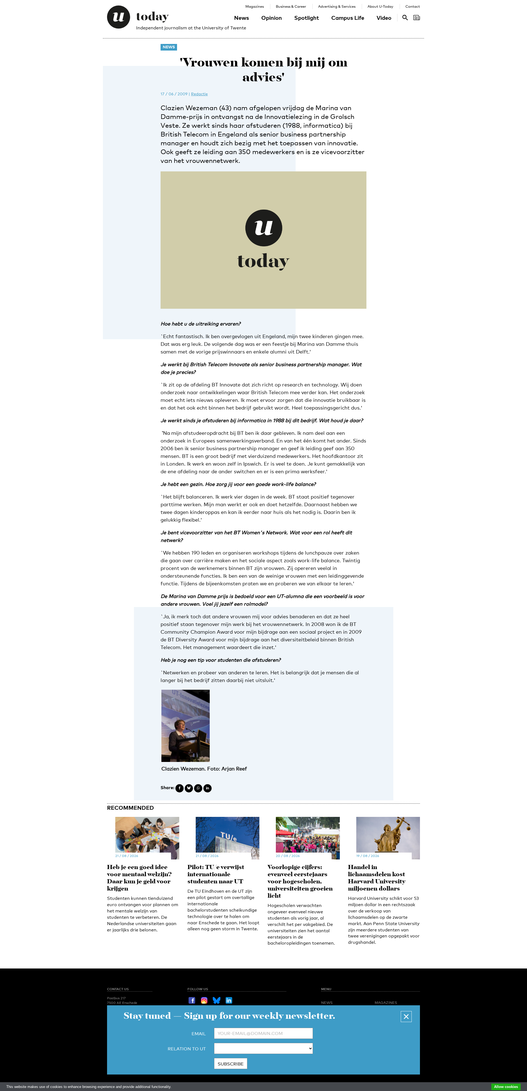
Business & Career (291, 6)
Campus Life (347, 17)
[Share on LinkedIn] (207, 788)
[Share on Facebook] (179, 788)
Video (384, 17)
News (241, 17)
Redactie (199, 93)
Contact (412, 6)
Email (199, 1033)
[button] (406, 1016)
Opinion (271, 17)
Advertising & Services (336, 6)
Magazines (254, 6)
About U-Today (380, 6)
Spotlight (306, 17)
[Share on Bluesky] (189, 788)
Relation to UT (187, 1048)
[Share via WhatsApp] (198, 788)
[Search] (416, 17)
